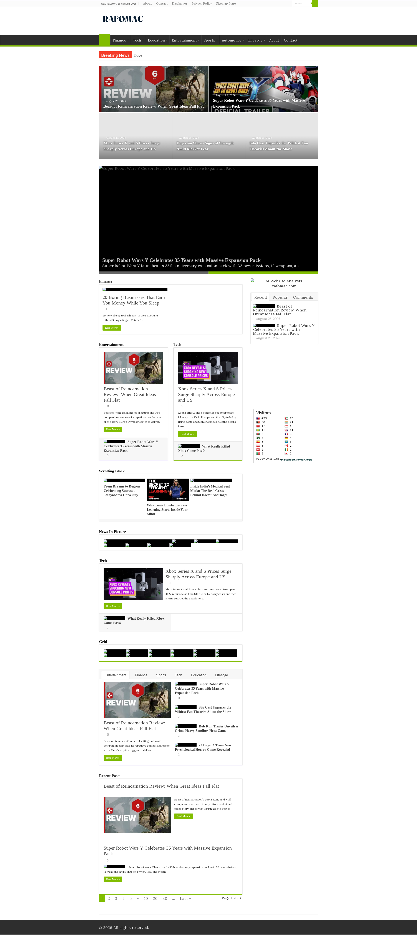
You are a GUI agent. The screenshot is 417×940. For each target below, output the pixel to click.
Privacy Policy (202, 3)
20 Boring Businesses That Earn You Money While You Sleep (134, 300)
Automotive (231, 40)
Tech (137, 40)
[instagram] (289, 3)
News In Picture (112, 531)
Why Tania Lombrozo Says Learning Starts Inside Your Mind (167, 509)
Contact (162, 3)
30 (164, 898)
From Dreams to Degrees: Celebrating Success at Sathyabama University (123, 490)
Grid (103, 641)
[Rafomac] (122, 18)
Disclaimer (179, 3)
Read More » (112, 327)
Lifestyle (255, 40)
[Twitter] (284, 3)
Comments (303, 297)
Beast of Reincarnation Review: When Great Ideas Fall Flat (153, 106)
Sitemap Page (226, 3)
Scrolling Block (112, 471)
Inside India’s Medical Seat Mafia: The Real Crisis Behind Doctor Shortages (210, 490)
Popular (280, 297)
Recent (260, 297)
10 (146, 898)
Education (156, 40)
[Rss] (276, 3)
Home (104, 39)
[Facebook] (280, 3)
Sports (209, 40)
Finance (119, 40)
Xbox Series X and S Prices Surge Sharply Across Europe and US (206, 394)
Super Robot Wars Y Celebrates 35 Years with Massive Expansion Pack (181, 260)
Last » (185, 898)
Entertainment (184, 40)
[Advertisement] (236, 21)
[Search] (315, 3)
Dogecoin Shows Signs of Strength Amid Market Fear (176, 55)
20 (155, 898)
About (147, 3)
